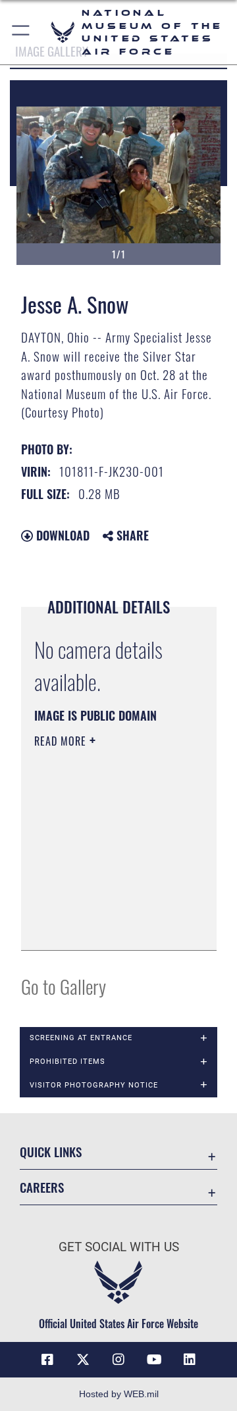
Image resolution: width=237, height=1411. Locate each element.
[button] (21, 32)
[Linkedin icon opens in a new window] (189, 1360)
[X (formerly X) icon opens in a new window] (83, 1360)
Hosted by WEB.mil (119, 1394)
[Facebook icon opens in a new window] (47, 1360)
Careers (42, 1187)
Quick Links (51, 1151)
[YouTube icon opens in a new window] (154, 1360)
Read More (62, 741)
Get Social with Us (119, 1247)
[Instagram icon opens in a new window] (118, 1360)
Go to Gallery (63, 986)
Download (61, 535)
